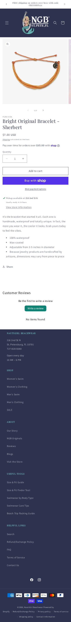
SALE (9, 409)
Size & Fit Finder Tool (18, 490)
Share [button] (10, 266)
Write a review (35, 308)
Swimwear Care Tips (18, 505)
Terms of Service (16, 557)
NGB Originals (14, 438)
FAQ (9, 549)
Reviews (11, 446)
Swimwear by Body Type (20, 497)
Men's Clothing (15, 402)
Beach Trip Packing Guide (21, 513)
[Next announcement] (64, 4)
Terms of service (61, 611)
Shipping (6, 139)
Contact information (46, 616)
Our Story (12, 430)
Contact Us (13, 565)
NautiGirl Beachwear (33, 607)
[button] (7, 23)
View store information (19, 207)
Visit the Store (15, 461)
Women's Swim (15, 378)
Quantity (7, 151)
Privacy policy (44, 611)
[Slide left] (28, 110)
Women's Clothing (17, 386)
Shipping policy (26, 616)
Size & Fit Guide (15, 482)
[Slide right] (43, 110)
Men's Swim (13, 394)
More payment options (35, 189)
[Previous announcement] (6, 4)
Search (10, 534)
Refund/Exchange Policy (20, 541)
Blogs (10, 454)
